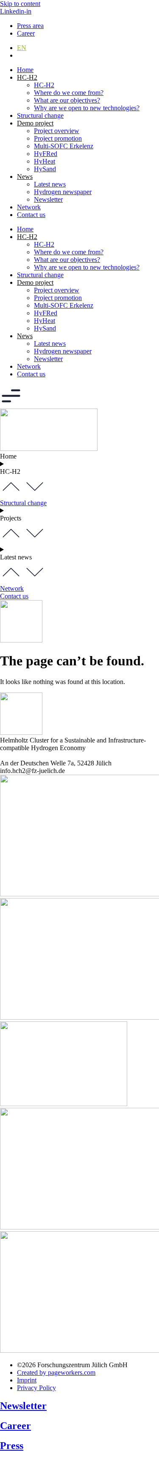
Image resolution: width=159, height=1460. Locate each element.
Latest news (50, 184)
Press (11, 1445)
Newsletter (48, 199)
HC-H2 (44, 85)
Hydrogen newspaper (63, 191)
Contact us (31, 214)
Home (25, 69)
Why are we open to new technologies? (86, 107)
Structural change (40, 115)
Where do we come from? (68, 92)
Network (29, 207)
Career (15, 1425)
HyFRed (45, 153)
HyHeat (44, 161)
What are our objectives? (67, 100)
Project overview (56, 130)
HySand (45, 168)
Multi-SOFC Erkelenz (63, 146)
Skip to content (20, 3)
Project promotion (58, 138)
